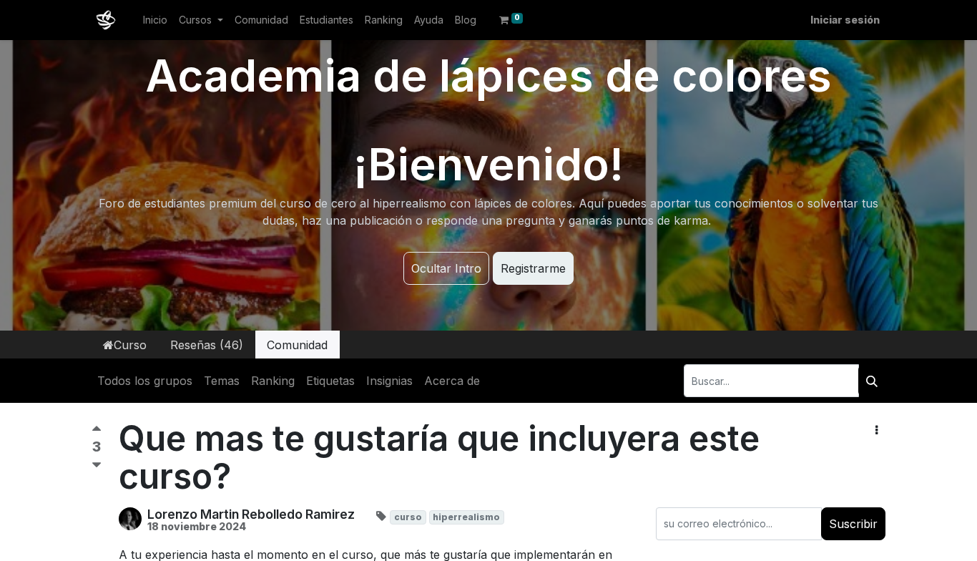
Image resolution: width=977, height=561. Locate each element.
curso (408, 517)
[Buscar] (871, 380)
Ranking (273, 381)
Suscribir (853, 524)
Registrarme (533, 268)
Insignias (389, 381)
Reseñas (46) (206, 345)
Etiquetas (330, 381)
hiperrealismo (466, 517)
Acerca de (452, 381)
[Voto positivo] (97, 432)
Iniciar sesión (845, 20)
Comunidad (297, 345)
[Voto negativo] (97, 465)
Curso (130, 345)
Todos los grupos (144, 381)
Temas (222, 381)
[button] (876, 430)
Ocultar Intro (446, 268)
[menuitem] (155, 19)
